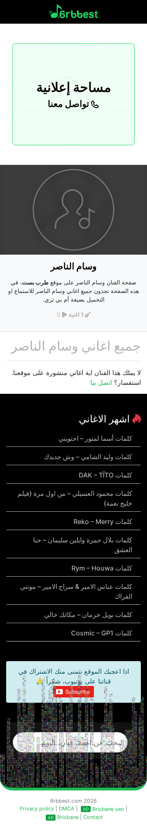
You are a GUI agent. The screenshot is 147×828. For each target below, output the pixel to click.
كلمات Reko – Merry (103, 521)
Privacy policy (37, 809)
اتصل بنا (101, 382)
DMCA (66, 809)
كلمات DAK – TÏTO (105, 475)
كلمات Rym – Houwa (101, 568)
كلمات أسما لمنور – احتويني (95, 438)
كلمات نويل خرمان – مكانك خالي (88, 614)
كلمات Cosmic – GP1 (101, 633)
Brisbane (67, 817)
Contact (93, 817)
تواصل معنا (69, 103)
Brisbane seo (108, 809)
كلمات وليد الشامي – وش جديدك (88, 457)
